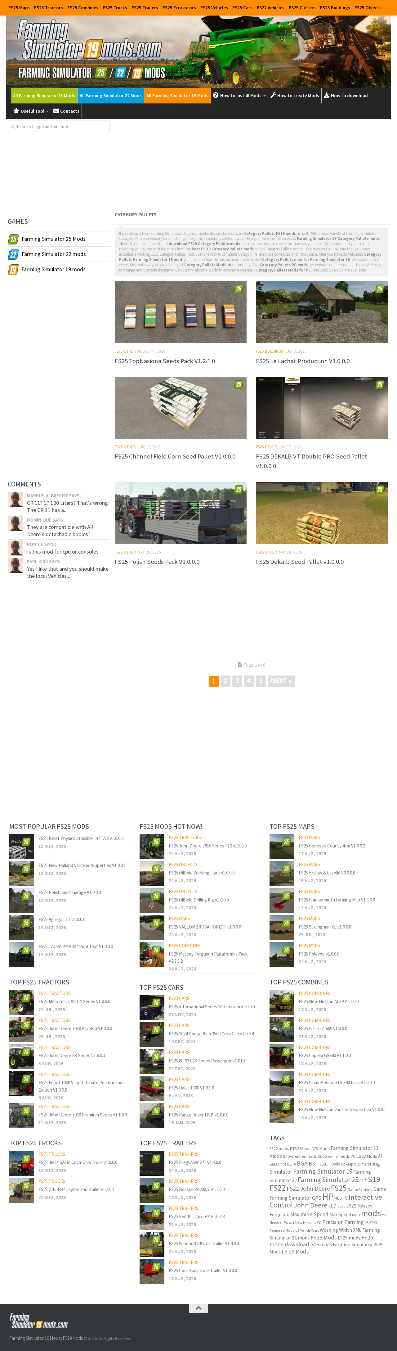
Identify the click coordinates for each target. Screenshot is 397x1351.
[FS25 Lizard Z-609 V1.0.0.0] (282, 1029)
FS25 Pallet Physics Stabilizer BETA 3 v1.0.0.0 (80, 838)
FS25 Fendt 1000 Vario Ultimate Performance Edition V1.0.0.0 (81, 1086)
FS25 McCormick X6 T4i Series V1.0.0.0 (74, 1001)
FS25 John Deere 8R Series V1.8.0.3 (71, 1055)
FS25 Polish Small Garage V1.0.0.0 (69, 892)
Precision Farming (343, 1221)
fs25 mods (321, 1244)
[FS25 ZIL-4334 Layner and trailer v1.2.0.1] (21, 1190)
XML (357, 1230)
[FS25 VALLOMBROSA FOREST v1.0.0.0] (152, 927)
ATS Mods (320, 1148)
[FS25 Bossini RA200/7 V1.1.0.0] (152, 1190)
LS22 (351, 1206)
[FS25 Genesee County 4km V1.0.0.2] (282, 846)
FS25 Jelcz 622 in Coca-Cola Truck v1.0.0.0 (77, 1162)
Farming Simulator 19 (322, 1171)
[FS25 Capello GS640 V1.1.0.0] (282, 1056)
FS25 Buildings (335, 8)
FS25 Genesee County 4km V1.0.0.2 (332, 846)
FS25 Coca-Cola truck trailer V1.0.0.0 (203, 1270)
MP (384, 1215)
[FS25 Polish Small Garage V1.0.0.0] (21, 900)
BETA (291, 1164)
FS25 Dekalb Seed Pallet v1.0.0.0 (300, 562)
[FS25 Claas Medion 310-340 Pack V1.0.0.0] (282, 1083)
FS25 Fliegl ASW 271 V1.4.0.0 (195, 1162)
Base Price (278, 1164)
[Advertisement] (251, 164)
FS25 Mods (323, 1237)
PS (366, 1222)
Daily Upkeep (342, 1164)
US (297, 1230)
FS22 (278, 1187)
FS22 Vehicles (270, 8)
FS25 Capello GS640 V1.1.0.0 (325, 1055)
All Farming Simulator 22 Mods (111, 95)
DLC (357, 1164)
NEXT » (281, 680)
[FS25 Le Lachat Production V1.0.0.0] (322, 312)
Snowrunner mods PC (336, 1156)
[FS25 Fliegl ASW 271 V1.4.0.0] (152, 1163)
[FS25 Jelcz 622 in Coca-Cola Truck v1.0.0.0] (21, 1163)
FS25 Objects (368, 8)
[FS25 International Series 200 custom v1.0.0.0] (152, 1007)
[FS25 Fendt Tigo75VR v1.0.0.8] (152, 1217)
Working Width (336, 1230)
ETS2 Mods (300, 1148)
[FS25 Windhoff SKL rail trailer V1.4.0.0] (152, 1244)
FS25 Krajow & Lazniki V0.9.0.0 (327, 873)
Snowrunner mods (300, 1156)
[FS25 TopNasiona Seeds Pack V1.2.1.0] (181, 312)
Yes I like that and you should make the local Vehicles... (68, 572)
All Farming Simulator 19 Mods (177, 95)
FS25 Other (125, 351)
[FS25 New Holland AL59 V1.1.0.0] (282, 1002)
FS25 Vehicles (214, 8)
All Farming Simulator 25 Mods (44, 95)
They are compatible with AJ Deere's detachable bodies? (60, 530)
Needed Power (282, 1222)
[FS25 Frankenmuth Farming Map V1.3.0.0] (282, 900)
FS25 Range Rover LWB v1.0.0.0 (198, 1115)
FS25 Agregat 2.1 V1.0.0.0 (61, 919)
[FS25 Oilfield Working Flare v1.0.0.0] (152, 873)
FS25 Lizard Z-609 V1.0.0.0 (323, 1028)
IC (345, 1197)
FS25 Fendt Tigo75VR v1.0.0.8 (197, 1216)
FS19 (372, 1179)
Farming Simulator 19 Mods (34, 1338)
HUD (338, 1198)
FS (361, 1180)
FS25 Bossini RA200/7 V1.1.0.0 (197, 1189)
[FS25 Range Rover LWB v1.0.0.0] (152, 1115)
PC (319, 1222)
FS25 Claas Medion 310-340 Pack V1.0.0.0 (337, 1082)
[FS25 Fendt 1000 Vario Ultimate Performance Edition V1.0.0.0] (21, 1083)
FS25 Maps (19, 8)
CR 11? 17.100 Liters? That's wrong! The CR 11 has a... (68, 506)
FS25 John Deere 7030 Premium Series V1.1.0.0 (82, 1115)
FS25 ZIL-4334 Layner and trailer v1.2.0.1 (76, 1189)
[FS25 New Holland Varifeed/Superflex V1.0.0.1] (21, 873)
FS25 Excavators (179, 8)
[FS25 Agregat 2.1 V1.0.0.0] (21, 927)
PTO (373, 1222)
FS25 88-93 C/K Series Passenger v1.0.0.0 (207, 1061)
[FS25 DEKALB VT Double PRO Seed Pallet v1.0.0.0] (322, 408)
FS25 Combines (82, 8)
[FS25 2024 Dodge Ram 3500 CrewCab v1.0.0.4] (152, 1034)
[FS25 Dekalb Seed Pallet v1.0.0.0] (322, 513)
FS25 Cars (242, 8)
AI (380, 1156)
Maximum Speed (309, 1214)
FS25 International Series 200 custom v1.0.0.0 (212, 1007)
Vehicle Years (309, 1230)
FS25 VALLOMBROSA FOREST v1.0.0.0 (205, 927)
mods (371, 1213)
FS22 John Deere (308, 1188)
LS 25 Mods (295, 1251)
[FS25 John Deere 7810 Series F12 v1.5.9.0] (152, 846)
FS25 (339, 1188)
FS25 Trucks (115, 8)
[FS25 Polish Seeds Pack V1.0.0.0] (181, 513)
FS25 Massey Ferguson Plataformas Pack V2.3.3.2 (208, 957)
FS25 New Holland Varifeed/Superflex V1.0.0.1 (82, 865)
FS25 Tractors (48, 8)
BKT (314, 1163)
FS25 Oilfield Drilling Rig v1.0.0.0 (199, 900)
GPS (316, 1198)
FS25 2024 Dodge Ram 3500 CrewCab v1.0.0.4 (211, 1034)
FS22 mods (279, 1148)
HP (328, 1196)
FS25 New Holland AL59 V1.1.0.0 (329, 1001)
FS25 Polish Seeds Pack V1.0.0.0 (157, 562)
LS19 (341, 1206)
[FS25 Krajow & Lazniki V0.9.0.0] (282, 873)
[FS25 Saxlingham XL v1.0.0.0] (282, 927)
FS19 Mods (73, 1338)
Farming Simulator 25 (328, 1179)
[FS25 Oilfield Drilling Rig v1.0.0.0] (152, 900)
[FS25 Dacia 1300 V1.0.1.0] (152, 1088)
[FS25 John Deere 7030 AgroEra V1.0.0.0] (21, 1029)
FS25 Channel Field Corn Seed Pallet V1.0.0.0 (175, 456)
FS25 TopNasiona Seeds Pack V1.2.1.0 (165, 361)
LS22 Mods (366, 1156)
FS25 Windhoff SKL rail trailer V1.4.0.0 (204, 1243)
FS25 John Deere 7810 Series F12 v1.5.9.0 (208, 846)
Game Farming (360, 1189)
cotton (325, 1164)
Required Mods (282, 1230)
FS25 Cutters (302, 8)
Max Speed (340, 1214)
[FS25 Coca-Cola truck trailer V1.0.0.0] (152, 1271)
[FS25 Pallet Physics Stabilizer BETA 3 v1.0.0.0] (21, 846)
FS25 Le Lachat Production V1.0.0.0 (303, 361)
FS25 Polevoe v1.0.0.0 (319, 954)
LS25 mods (349, 1238)
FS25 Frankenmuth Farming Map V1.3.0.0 (337, 900)
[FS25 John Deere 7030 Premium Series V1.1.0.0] (21, 1115)
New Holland (305, 1222)
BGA (302, 1163)
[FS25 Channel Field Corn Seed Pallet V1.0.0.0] (181, 408)
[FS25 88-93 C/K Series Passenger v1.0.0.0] (152, 1061)
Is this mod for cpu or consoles (63, 551)
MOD (356, 1214)
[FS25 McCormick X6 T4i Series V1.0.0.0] (21, 1002)
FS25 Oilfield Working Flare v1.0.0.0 (201, 873)
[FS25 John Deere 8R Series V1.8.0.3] (21, 1056)
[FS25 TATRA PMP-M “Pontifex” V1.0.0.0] (21, 954)
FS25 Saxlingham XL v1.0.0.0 (325, 927)
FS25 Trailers (145, 8)
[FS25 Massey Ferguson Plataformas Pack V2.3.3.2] (152, 954)
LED (332, 1206)
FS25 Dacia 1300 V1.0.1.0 (191, 1088)
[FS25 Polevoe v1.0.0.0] (282, 954)
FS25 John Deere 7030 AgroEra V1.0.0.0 (75, 1028)
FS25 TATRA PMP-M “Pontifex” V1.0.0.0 (75, 946)
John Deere (310, 1205)
